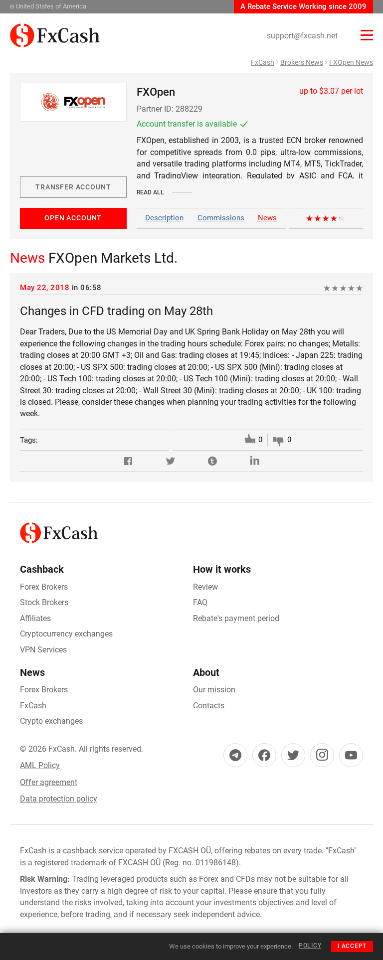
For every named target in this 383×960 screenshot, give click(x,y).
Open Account (73, 218)
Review (205, 587)
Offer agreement (48, 782)
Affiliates (35, 618)
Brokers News (301, 62)
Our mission (214, 689)
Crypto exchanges (51, 721)
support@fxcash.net (302, 35)
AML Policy (40, 765)
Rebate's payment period (236, 618)
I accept (352, 946)
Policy (310, 945)
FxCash (262, 62)
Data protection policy (58, 798)
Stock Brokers (44, 602)
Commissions (220, 217)
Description (164, 217)
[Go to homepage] (55, 29)
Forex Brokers (44, 587)
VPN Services (43, 649)
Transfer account (73, 187)
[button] (128, 461)
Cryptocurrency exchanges (66, 634)
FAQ (200, 602)
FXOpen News (351, 62)
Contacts (208, 705)
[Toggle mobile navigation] (367, 35)
